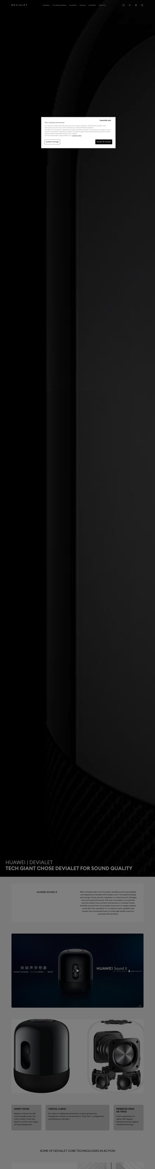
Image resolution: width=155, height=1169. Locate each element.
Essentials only (105, 120)
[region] (78, 132)
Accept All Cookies (104, 142)
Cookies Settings (52, 142)
